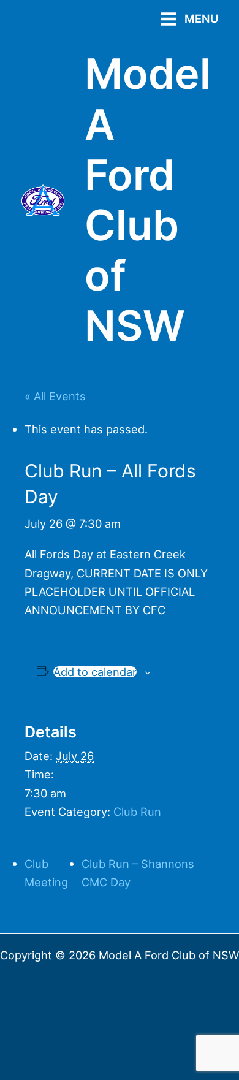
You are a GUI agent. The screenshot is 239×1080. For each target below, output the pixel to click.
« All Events (55, 396)
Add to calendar (95, 671)
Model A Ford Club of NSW (148, 199)
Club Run (137, 811)
